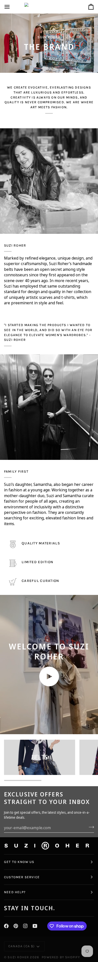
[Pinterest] (16, 926)
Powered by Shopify (61, 957)
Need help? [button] (15, 892)
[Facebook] (6, 926)
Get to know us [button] (19, 862)
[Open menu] (11, 6)
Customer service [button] (22, 877)
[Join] (90, 827)
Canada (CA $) (21, 946)
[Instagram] (25, 926)
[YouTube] (35, 926)
